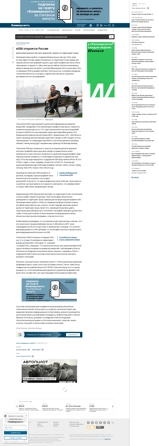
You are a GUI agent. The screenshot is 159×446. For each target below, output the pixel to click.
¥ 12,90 (32, 30)
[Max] (108, 422)
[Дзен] (96, 422)
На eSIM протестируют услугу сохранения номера (69, 238)
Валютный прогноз (67, 30)
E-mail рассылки (74, 426)
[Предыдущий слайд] (17, 406)
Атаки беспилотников (89, 30)
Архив (39, 424)
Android (55, 426)
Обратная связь (74, 422)
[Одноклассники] (100, 422)
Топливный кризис (102, 30)
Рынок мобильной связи (22, 43)
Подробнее (107, 439)
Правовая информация (76, 424)
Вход (105, 25)
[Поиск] (109, 25)
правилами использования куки (56, 37)
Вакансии (56, 424)
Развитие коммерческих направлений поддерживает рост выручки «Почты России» (76, 410)
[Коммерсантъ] (21, 25)
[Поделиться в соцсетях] (13, 62)
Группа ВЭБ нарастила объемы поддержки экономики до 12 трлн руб (52, 409)
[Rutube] (104, 422)
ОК (111, 37)
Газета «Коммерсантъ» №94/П (25, 343)
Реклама (56, 422)
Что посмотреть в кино (53, 30)
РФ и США (77, 30)
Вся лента (135, 177)
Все (31, 401)
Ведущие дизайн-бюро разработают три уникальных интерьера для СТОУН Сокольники (99, 410)
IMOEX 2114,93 (39, 30)
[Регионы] (97, 25)
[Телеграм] (88, 422)
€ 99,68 (26, 30)
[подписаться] (29, 349)
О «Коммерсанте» (42, 422)
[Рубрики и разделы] (113, 25)
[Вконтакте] (92, 422)
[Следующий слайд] (113, 406)
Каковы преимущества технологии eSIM (68, 174)
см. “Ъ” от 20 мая (23, 240)
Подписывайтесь (73, 335)
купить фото (49, 119)
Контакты (40, 426)
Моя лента (141, 4)
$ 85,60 (21, 30)
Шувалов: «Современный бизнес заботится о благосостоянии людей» (29, 409)
